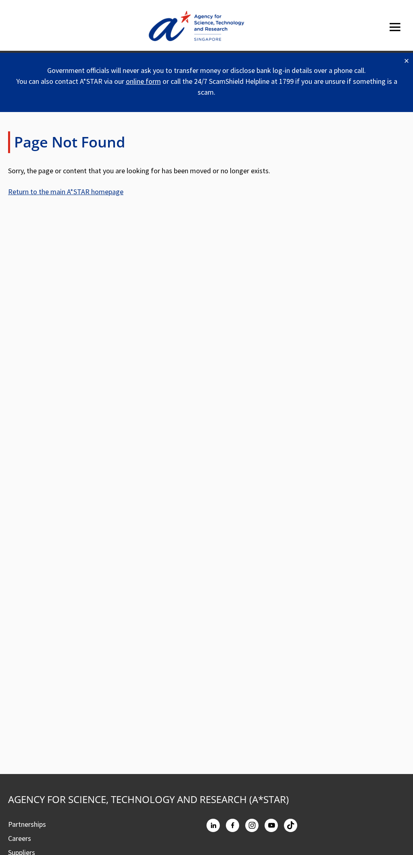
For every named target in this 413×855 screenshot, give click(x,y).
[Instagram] (252, 825)
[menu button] (395, 27)
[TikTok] (290, 825)
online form (143, 81)
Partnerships (27, 824)
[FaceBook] (232, 825)
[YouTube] (271, 825)
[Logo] (196, 27)
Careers (19, 838)
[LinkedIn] (213, 825)
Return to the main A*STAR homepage (65, 191)
